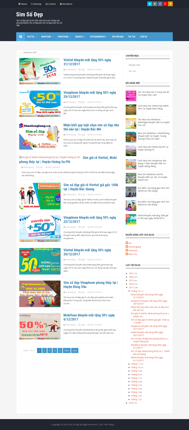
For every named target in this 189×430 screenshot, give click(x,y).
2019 (131, 280)
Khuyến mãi (134, 65)
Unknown (133, 250)
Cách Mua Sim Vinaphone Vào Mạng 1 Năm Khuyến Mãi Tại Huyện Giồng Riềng (152, 163)
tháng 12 (135, 291)
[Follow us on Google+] (165, 3)
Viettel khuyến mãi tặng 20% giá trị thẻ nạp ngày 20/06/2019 (153, 217)
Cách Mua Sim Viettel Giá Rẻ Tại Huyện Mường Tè (153, 148)
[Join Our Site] (170, 3)
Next (67, 350)
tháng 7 (135, 378)
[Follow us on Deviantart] (155, 3)
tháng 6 (135, 381)
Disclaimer (67, 4)
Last (75, 350)
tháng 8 (135, 374)
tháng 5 (135, 385)
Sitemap (37, 4)
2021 (131, 273)
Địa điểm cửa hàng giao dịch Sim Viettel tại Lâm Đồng (153, 203)
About (24, 4)
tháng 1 (135, 399)
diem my (133, 254)
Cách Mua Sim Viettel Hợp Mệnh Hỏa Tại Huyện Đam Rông (153, 107)
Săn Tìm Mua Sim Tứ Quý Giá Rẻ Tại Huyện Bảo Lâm (153, 93)
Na (130, 243)
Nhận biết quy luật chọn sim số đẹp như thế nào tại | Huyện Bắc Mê (91, 127)
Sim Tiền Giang (107, 424)
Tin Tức (132, 71)
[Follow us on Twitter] (149, 3)
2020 (131, 276)
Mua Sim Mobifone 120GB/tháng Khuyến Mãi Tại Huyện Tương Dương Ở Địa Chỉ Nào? (153, 136)
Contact (52, 4)
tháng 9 (135, 370)
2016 (131, 402)
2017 (131, 287)
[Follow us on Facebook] (160, 3)
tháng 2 (135, 395)
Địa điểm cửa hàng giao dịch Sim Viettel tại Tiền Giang (153, 189)
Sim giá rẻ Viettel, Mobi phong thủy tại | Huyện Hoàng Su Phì (68, 160)
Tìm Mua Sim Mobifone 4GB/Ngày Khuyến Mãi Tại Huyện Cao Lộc (154, 122)
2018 (131, 283)
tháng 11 (135, 363)
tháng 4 (135, 388)
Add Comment (95, 69)
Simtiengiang (135, 246)
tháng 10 (135, 367)
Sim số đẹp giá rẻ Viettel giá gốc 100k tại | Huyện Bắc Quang (90, 187)
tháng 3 (135, 392)
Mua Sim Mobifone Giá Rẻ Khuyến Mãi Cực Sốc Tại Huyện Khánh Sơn (152, 177)
